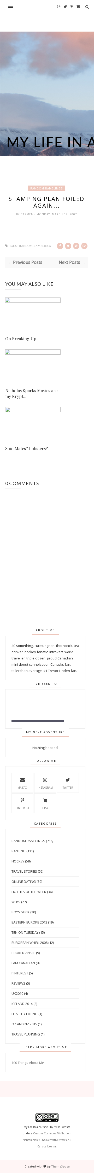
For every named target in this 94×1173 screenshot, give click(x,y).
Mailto (22, 787)
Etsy (45, 808)
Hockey (17, 861)
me (55, 1127)
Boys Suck (20, 912)
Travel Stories (24, 871)
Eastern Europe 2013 (29, 922)
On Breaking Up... (22, 338)
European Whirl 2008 (29, 942)
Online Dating (23, 881)
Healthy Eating (24, 1013)
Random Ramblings (46, 188)
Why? (15, 902)
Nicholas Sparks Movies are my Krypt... (31, 393)
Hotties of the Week (28, 891)
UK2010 (17, 993)
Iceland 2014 (22, 1003)
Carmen (27, 214)
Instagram (45, 787)
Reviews (18, 983)
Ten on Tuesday (24, 932)
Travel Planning (25, 1034)
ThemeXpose (60, 1166)
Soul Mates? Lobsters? (26, 448)
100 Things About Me (27, 1062)
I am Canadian (23, 963)
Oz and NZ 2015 (24, 1024)
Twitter (68, 787)
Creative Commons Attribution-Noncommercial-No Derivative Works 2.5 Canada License (47, 1140)
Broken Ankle (23, 952)
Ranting (18, 851)
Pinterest (22, 808)
